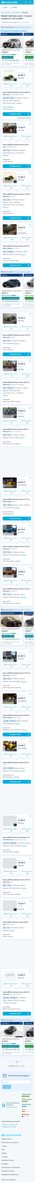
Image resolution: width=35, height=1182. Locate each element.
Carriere (4, 1146)
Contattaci (4, 1164)
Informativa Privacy (7, 1160)
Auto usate (16, 12)
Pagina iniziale (5, 12)
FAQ (2, 1149)
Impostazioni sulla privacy (10, 1174)
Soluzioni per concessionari (10, 1167)
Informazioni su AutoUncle (10, 1142)
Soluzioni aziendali (7, 1171)
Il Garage (4, 1157)
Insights (4, 1153)
